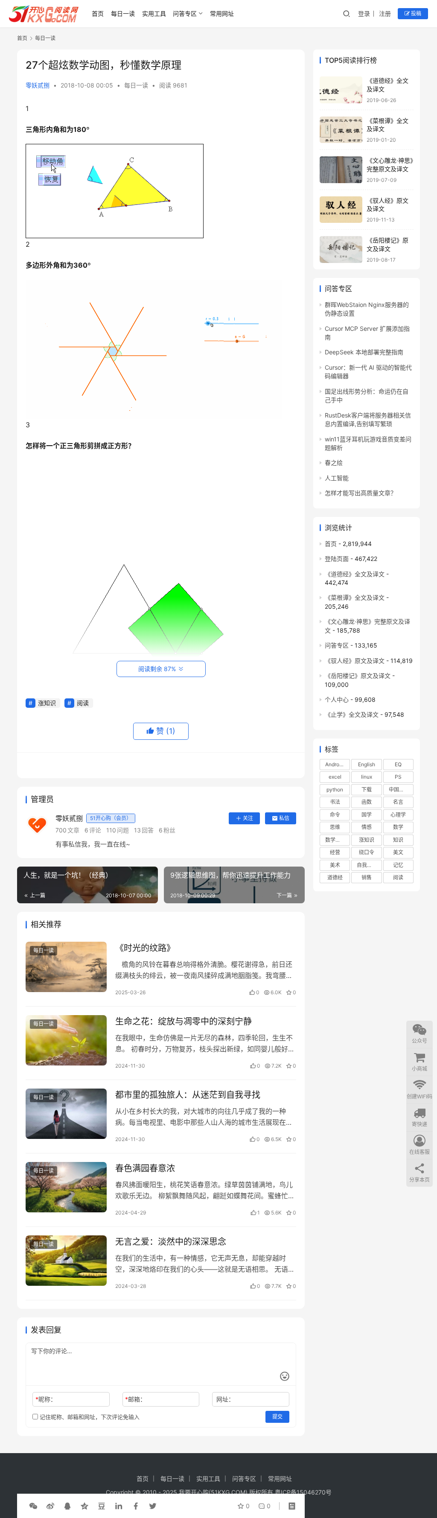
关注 (248, 818)
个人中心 (337, 699)
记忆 (398, 865)
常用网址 (222, 13)
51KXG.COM (228, 1492)
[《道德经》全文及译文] (341, 89)
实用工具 (154, 13)
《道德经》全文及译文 (355, 574)
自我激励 (367, 865)
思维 (335, 827)
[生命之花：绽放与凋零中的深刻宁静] (66, 1040)
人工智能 (337, 478)
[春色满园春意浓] (66, 1187)
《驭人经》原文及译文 (355, 660)
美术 (335, 865)
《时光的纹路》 (145, 948)
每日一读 (123, 13)
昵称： (45, 1399)
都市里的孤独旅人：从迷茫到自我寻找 (187, 1095)
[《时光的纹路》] (66, 967)
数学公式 (335, 840)
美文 (398, 852)
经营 (335, 852)
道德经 (335, 877)
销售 (366, 877)
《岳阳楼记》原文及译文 (357, 675)
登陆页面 (337, 558)
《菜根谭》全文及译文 (355, 597)
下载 (366, 789)
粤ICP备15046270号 (303, 1492)
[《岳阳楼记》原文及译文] (341, 249)
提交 (277, 1416)
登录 (364, 13)
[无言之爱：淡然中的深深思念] (66, 1260)
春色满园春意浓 (145, 1168)
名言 (398, 802)
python (334, 789)
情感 (366, 827)
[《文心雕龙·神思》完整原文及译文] (341, 169)
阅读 (83, 702)
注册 (385, 13)
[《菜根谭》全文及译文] (341, 130)
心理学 (398, 815)
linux (366, 777)
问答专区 (185, 13)
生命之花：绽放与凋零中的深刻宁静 (183, 1021)
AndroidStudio (337, 764)
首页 (98, 13)
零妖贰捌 (38, 85)
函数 (366, 802)
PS (398, 777)
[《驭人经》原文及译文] (341, 209)
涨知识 (47, 702)
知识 (398, 840)
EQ (398, 764)
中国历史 (399, 789)
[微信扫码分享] (33, 1506)
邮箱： (135, 1399)
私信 (284, 818)
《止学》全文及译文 (352, 714)
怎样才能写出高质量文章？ (360, 492)
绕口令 (366, 852)
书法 (335, 802)
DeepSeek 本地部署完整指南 (364, 352)
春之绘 (334, 462)
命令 (335, 815)
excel (335, 777)
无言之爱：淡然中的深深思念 (170, 1242)
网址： (225, 1399)
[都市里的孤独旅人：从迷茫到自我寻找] (66, 1114)
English (366, 764)
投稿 (415, 13)
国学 (366, 815)
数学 (398, 827)
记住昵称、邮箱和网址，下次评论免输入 (89, 1416)
